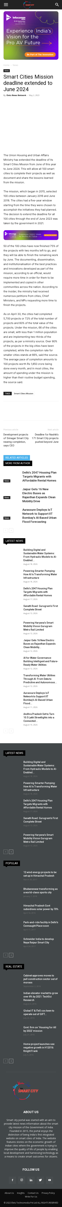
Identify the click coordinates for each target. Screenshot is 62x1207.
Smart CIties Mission (23, 393)
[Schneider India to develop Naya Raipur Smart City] (12, 943)
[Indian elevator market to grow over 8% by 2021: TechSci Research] (12, 997)
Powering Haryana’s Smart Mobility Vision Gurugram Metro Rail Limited (38, 626)
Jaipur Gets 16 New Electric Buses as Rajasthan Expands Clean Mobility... (39, 644)
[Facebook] (6, 103)
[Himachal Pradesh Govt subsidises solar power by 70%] (11, 909)
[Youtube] (49, 1180)
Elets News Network (16, 95)
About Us (9, 1193)
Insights (20, 1193)
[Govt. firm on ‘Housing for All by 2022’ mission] (12, 1032)
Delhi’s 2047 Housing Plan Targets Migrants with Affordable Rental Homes (39, 476)
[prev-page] (5, 530)
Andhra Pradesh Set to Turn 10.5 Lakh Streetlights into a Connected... (38, 717)
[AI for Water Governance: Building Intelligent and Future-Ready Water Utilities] (12, 662)
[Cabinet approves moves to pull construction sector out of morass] (12, 980)
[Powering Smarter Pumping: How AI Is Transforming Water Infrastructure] (12, 575)
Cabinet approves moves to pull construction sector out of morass (40, 979)
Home (6, 65)
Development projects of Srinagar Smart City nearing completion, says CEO (16, 440)
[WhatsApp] (30, 103)
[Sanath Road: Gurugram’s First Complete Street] (12, 610)
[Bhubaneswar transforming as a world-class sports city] (12, 893)
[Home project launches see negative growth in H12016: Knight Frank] (12, 1048)
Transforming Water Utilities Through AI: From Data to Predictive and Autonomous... (40, 679)
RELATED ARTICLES (17, 457)
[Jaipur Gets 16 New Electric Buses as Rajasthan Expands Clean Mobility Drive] (12, 493)
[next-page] (11, 530)
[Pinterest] (22, 103)
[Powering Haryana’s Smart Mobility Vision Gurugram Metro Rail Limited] (12, 627)
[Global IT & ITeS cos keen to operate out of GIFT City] (12, 1015)
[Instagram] (21, 1180)
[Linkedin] (38, 103)
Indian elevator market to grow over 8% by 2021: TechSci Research (40, 996)
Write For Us (31, 1196)
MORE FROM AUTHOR (18, 463)
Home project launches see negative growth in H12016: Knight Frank (38, 1047)
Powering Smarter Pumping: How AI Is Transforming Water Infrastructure (40, 574)
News (15, 65)
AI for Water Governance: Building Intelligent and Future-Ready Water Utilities (40, 661)
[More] (54, 103)
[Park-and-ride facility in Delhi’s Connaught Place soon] (12, 927)
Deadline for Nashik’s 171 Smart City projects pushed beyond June (45, 438)
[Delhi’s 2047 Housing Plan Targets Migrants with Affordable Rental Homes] (12, 477)
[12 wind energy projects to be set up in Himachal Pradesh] (12, 877)
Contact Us (33, 1193)
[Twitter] (14, 103)
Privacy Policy (48, 1193)
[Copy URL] (46, 103)
